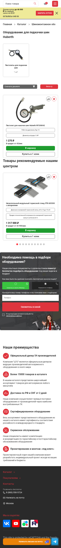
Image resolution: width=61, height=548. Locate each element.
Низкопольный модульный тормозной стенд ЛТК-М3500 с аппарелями (30, 204)
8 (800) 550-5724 (14, 492)
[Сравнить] (48, 99)
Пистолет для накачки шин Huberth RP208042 (25, 125)
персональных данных (14, 316)
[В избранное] (54, 99)
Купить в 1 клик (30, 154)
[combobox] (20, 86)
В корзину (30, 148)
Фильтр (49, 86)
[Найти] (35, 4)
